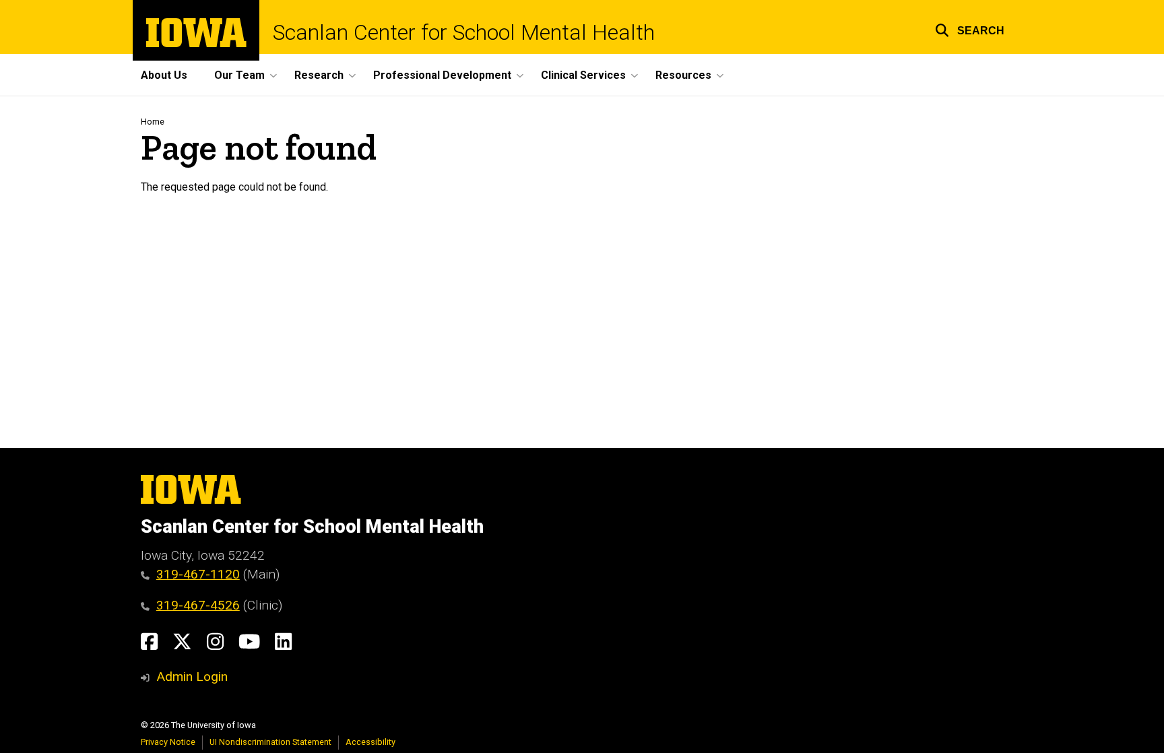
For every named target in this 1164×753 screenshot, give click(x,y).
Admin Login (192, 676)
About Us (164, 75)
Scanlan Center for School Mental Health (464, 32)
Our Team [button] (239, 75)
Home (152, 122)
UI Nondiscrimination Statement (270, 742)
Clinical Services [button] (583, 75)
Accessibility (370, 742)
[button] (969, 28)
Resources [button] (683, 75)
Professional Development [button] (442, 75)
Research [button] (319, 75)
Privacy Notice (168, 742)
